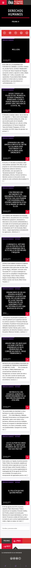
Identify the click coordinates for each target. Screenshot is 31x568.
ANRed (4, 313)
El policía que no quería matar (16, 492)
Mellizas (16, 49)
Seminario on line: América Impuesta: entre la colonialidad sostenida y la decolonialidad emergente (15, 147)
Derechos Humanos (8, 40)
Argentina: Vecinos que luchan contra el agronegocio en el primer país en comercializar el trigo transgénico (16, 348)
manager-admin (7, 60)
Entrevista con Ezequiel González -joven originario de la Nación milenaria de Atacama (15, 396)
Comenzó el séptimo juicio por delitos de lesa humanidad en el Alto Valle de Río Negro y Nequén (15, 248)
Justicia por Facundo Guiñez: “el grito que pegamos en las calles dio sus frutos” (16, 446)
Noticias (17, 239)
